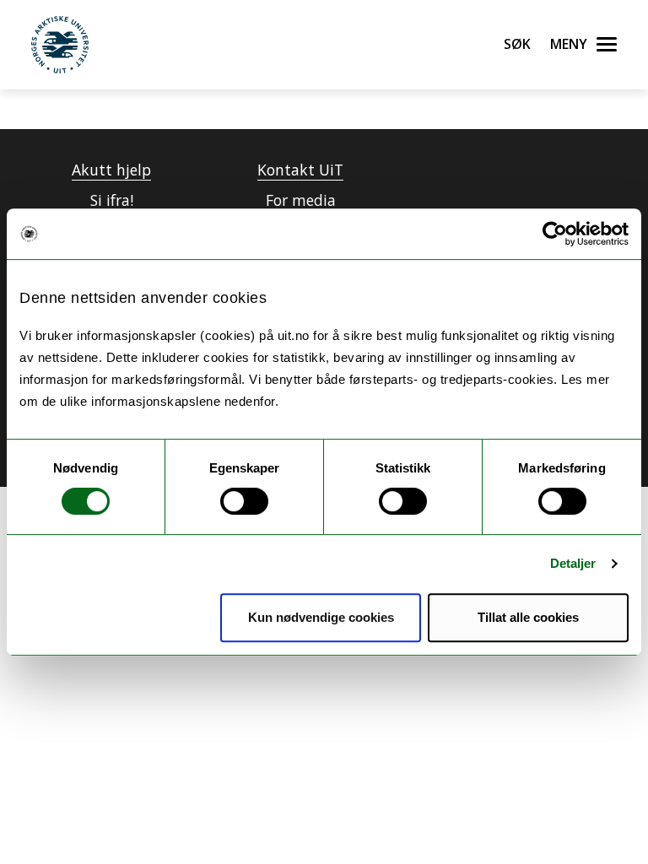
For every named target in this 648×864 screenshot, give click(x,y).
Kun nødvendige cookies (321, 617)
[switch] (244, 501)
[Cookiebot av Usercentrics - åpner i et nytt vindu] (555, 233)
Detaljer (573, 563)
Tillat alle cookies (528, 617)
